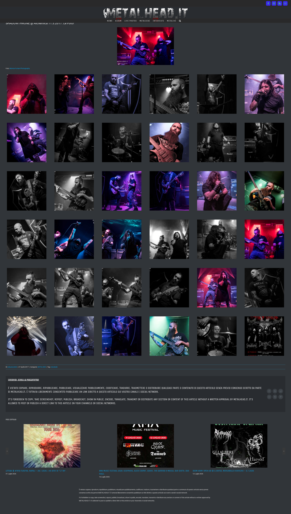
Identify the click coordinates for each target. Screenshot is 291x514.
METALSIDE (42, 367)
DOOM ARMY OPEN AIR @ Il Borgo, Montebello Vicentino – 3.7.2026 (36, 470)
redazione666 (12, 367)
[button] (180, 20)
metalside (54, 367)
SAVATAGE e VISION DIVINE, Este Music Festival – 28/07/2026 (127, 470)
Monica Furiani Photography (20, 68)
